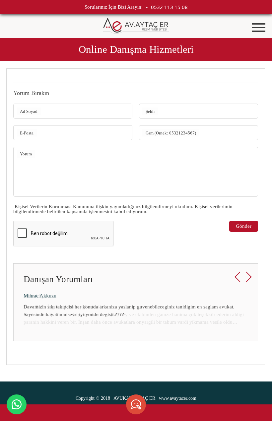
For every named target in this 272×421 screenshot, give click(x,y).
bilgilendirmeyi (157, 206)
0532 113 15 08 (169, 7)
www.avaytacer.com (177, 398)
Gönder (243, 226)
